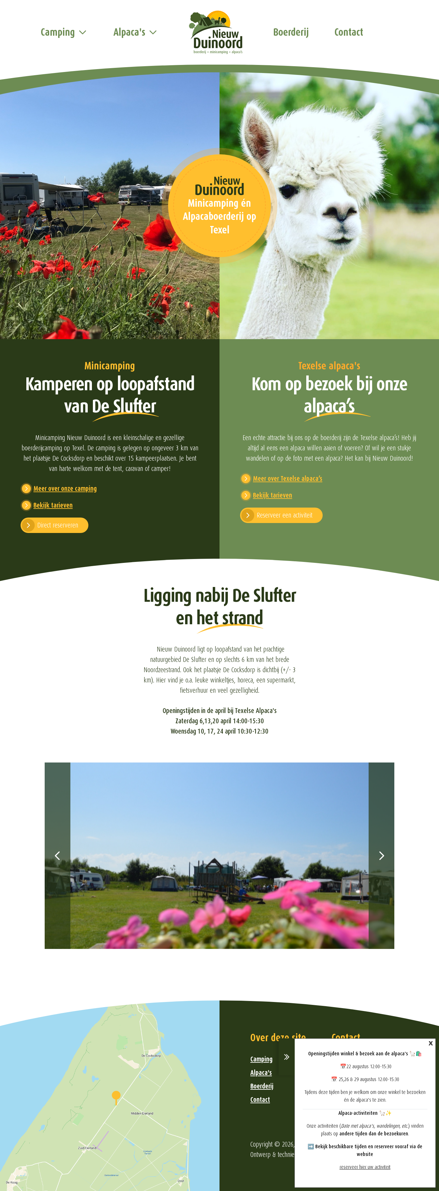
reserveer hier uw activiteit (365, 1167)
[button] (57, 855)
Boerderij (291, 32)
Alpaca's (129, 32)
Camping (58, 32)
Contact (349, 32)
